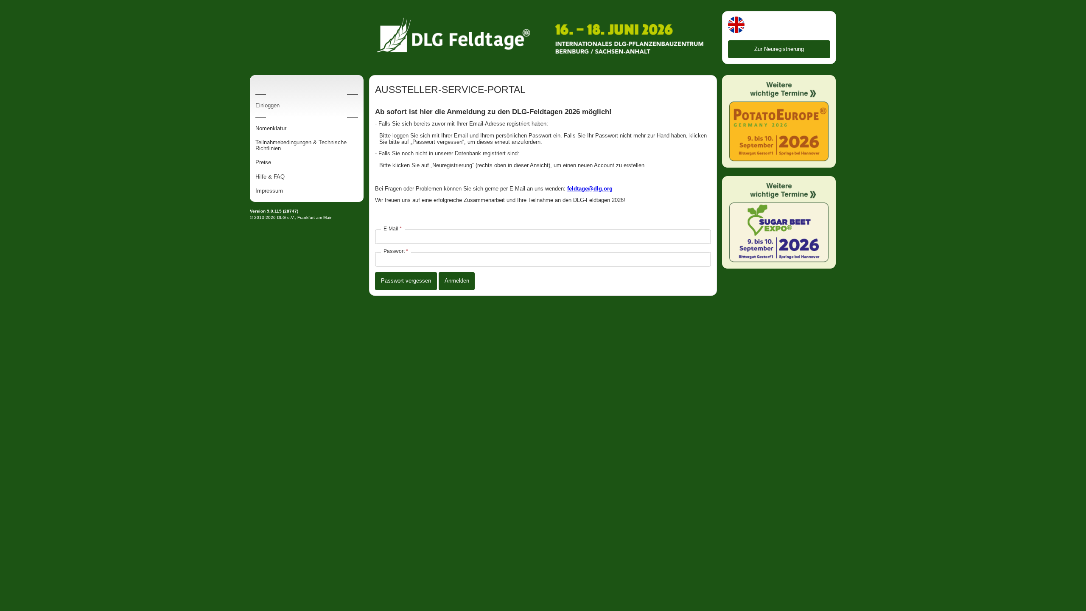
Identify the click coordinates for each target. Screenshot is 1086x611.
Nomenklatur (270, 129)
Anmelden (457, 280)
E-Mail (390, 228)
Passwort (394, 251)
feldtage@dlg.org (590, 188)
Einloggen (267, 106)
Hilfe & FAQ (270, 177)
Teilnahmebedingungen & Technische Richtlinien (301, 145)
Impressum (269, 191)
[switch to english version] (736, 26)
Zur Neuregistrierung (779, 49)
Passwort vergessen (406, 280)
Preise (263, 162)
